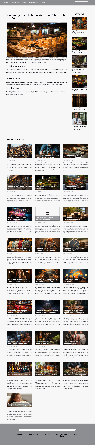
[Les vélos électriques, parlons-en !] (19, 182)
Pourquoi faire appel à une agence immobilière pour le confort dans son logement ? (75, 313)
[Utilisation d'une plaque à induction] (79, 81)
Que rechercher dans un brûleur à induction (79, 51)
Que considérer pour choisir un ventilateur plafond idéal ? (78, 71)
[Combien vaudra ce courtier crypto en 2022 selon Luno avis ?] (47, 306)
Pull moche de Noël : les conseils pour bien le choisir (19, 249)
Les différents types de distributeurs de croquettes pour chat (46, 375)
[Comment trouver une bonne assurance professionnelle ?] (79, 118)
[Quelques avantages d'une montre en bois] (75, 244)
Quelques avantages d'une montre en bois (74, 249)
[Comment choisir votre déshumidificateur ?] (75, 213)
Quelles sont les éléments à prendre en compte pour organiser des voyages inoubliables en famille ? (46, 251)
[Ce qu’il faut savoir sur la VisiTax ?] (75, 275)
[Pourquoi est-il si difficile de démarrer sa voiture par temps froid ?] (19, 338)
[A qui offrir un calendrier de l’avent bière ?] (79, 23)
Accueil (7, 9)
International (16, 2)
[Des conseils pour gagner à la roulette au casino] (19, 306)
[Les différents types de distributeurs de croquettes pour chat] (47, 369)
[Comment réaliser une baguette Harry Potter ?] (79, 100)
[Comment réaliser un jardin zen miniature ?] (75, 182)
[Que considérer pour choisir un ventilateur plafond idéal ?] (79, 61)
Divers (43, 2)
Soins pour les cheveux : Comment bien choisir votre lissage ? (19, 281)
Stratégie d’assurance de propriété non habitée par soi (75, 374)
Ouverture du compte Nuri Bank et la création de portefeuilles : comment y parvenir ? (46, 282)
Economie (6, 2)
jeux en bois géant (63, 69)
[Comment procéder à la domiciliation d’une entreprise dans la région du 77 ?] (75, 151)
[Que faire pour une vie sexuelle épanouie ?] (47, 213)
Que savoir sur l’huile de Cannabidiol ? (45, 187)
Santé (24, 2)
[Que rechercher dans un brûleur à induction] (79, 43)
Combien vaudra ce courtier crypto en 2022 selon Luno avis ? (47, 313)
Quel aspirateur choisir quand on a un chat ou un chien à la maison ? (19, 375)
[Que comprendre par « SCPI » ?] (19, 151)
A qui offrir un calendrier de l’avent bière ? (78, 32)
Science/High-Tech (34, 2)
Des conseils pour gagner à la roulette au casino (19, 312)
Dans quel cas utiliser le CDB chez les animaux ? (47, 343)
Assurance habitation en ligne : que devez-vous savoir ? (47, 156)
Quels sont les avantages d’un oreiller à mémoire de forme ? (19, 405)
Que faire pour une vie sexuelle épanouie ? (44, 218)
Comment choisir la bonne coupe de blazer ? (74, 343)
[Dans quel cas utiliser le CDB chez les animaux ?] (47, 338)
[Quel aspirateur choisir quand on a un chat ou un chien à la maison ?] (19, 369)
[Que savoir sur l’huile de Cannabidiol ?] (47, 182)
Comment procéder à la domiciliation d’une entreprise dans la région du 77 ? (75, 158)
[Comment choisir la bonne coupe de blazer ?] (75, 338)
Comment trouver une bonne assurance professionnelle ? (79, 128)
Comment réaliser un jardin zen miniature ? (74, 187)
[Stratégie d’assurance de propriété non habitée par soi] (75, 369)
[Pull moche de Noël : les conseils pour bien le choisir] (19, 244)
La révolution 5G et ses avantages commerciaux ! (18, 218)
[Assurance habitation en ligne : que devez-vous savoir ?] (47, 151)
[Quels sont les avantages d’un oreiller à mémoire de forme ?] (19, 400)
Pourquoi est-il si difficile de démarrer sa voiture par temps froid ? (19, 344)
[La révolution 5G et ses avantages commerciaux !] (19, 213)
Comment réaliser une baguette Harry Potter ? (79, 108)
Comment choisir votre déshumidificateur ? (73, 218)
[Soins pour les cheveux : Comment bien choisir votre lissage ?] (19, 275)
